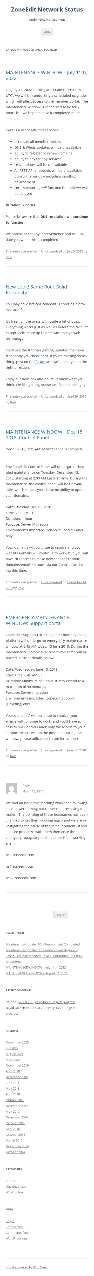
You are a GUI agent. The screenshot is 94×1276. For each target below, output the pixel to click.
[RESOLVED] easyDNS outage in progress (46, 1002)
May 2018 (13, 1088)
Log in (10, 1221)
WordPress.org (16, 1238)
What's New (14, 1192)
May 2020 (13, 1059)
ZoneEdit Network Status (47, 9)
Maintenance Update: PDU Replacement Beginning (42, 950)
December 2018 (17, 1077)
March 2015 (14, 1140)
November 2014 (17, 1146)
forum (40, 361)
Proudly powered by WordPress (27, 1267)
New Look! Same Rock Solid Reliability (36, 289)
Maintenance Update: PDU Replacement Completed (43, 944)
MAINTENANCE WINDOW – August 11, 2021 (37, 973)
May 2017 (13, 1111)
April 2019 (13, 1071)
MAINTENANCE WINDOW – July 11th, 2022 (46, 75)
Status (10, 1180)
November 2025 (17, 1042)
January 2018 (15, 1100)
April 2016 (13, 1129)
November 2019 (17, 1065)
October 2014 (15, 1152)
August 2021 (14, 1054)
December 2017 (17, 1106)
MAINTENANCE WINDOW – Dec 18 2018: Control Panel (44, 435)
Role (9, 257)
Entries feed (14, 1227)
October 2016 (15, 1123)
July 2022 (12, 1048)
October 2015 (15, 1134)
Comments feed (17, 1232)
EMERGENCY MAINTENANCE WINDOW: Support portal (37, 620)
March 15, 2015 (32, 791)
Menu (47, 31)
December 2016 (17, 1117)
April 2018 (13, 1094)
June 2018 (13, 1082)
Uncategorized (51, 251)
